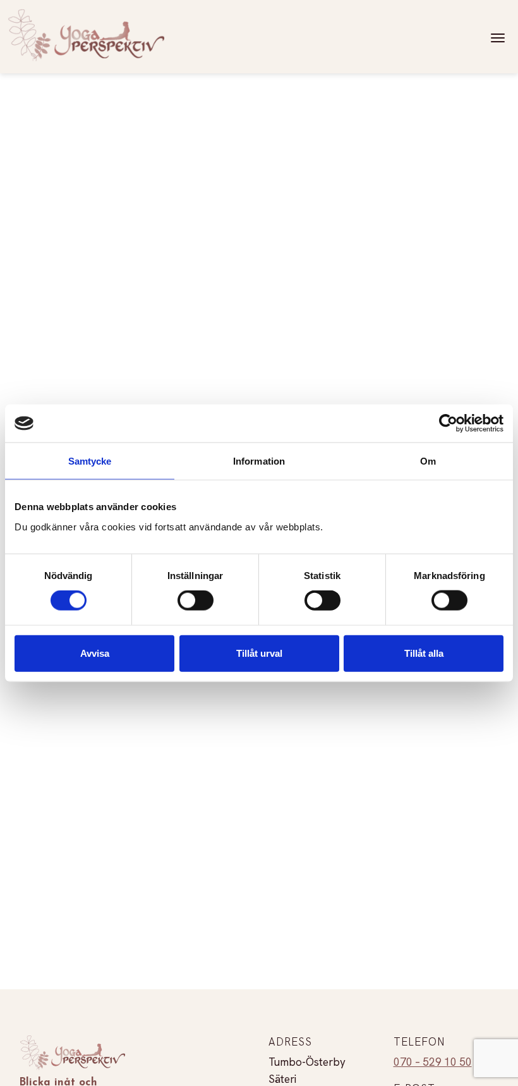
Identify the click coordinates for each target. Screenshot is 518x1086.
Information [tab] (259, 461)
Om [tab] (428, 461)
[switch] (196, 600)
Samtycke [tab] (90, 461)
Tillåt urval (259, 652)
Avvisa (94, 652)
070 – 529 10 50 (433, 1062)
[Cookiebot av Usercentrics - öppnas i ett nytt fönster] (448, 423)
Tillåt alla (423, 652)
